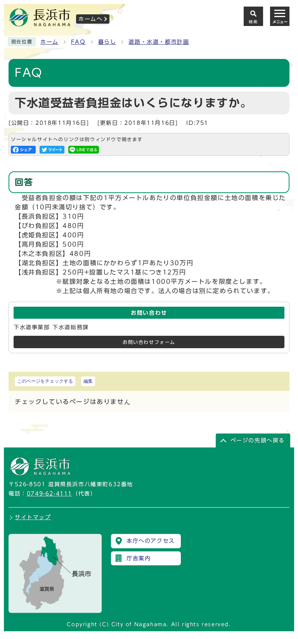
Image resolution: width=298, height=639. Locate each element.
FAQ (78, 42)
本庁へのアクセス (150, 541)
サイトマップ (33, 517)
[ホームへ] (40, 24)
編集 (88, 381)
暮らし (107, 42)
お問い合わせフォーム (149, 342)
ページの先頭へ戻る (257, 440)
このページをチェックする (45, 381)
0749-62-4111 (49, 493)
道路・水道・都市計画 (158, 42)
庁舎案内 (138, 558)
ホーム (49, 42)
